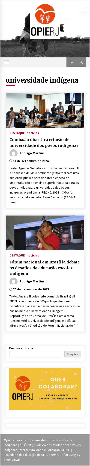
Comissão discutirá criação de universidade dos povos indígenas (43, 142)
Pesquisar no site (21, 348)
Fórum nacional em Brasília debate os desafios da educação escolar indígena (44, 268)
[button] (71, 62)
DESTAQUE (17, 132)
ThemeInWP (12, 459)
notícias (33, 132)
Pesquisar (72, 354)
